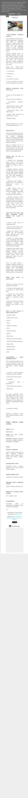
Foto (7, 509)
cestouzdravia (18, 514)
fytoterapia (9, 518)
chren (14, 516)
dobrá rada (18, 516)
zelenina (15, 519)
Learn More (11, 14)
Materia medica (16, 518)
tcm (21, 518)
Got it (19, 14)
